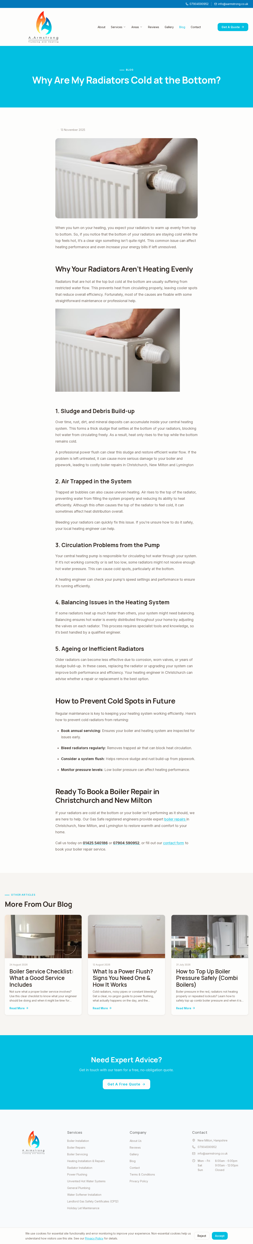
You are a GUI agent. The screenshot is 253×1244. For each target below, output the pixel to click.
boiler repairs (175, 819)
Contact (196, 27)
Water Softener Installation (84, 1194)
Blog (182, 27)
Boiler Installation (78, 1140)
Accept (220, 1235)
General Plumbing (78, 1188)
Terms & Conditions (142, 1174)
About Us (136, 1140)
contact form (173, 843)
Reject (201, 1235)
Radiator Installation (79, 1167)
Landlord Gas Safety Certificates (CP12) (93, 1201)
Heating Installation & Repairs (86, 1161)
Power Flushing (77, 1174)
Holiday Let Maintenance (83, 1208)
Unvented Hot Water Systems (86, 1181)
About (101, 27)
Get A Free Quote (124, 1084)
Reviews (153, 27)
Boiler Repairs (76, 1147)
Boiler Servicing (77, 1154)
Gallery (169, 27)
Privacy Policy (139, 1181)
